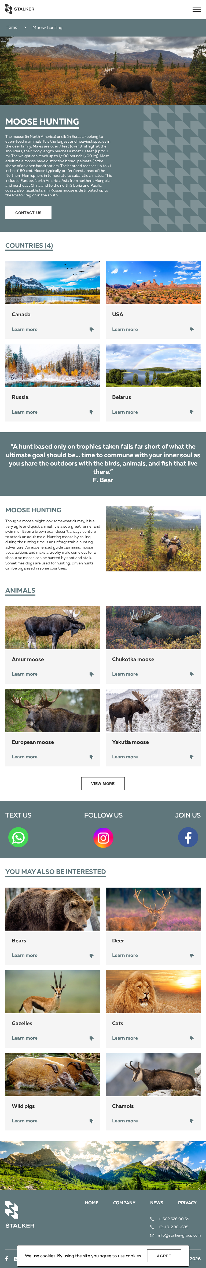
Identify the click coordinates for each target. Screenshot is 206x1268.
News (156, 1203)
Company (124, 1203)
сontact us (28, 213)
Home (11, 28)
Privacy (187, 1203)
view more (103, 783)
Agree (164, 1256)
